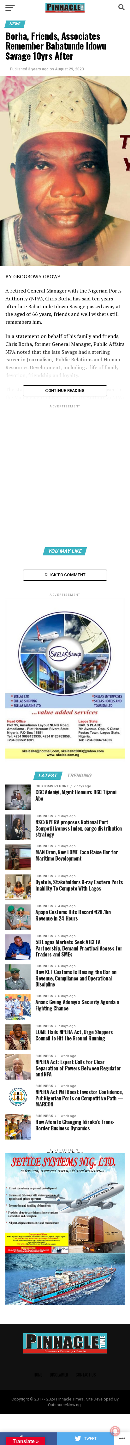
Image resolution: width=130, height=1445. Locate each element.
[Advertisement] (65, 477)
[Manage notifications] (115, 1431)
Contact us (86, 1375)
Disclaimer (59, 1375)
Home (38, 1375)
